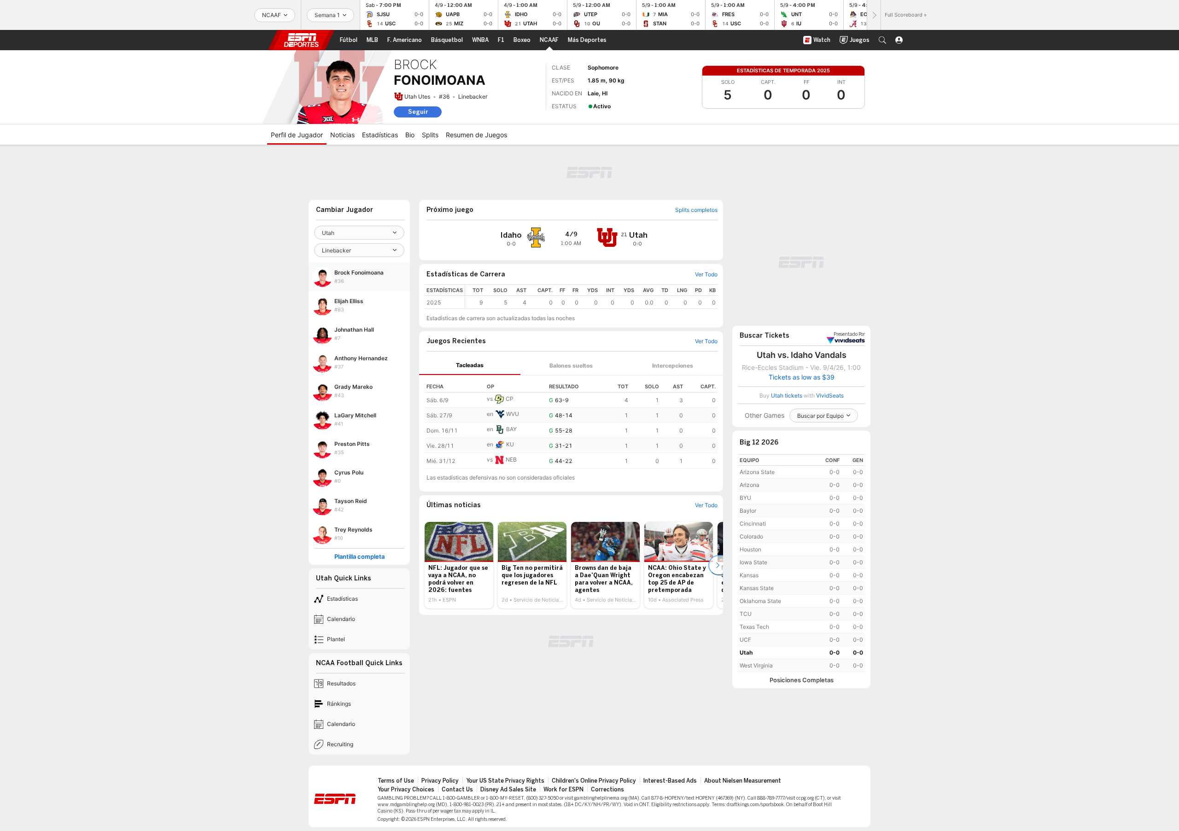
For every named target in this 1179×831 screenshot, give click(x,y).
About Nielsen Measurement (742, 781)
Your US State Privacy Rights (505, 781)
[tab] (469, 365)
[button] (882, 40)
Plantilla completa (359, 556)
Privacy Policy (440, 781)
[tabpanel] (571, 421)
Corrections (607, 789)
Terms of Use (396, 781)
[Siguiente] (874, 15)
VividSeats (849, 334)
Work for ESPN (563, 789)
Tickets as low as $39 (802, 377)
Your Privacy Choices (406, 789)
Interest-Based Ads (670, 781)
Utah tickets (786, 395)
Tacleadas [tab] (470, 365)
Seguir (418, 111)
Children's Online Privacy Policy (594, 781)
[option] (459, 565)
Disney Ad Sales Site (508, 789)
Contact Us (457, 789)
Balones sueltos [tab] (571, 365)
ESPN (301, 40)
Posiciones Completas (802, 680)
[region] (591, 296)
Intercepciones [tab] (672, 365)
